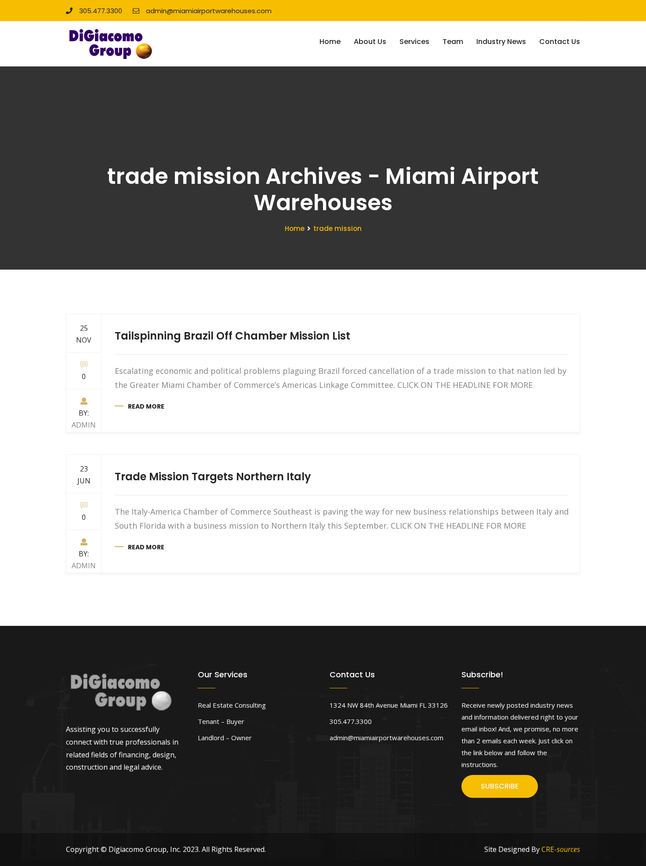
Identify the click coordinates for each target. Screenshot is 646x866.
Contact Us (559, 42)
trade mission (337, 228)
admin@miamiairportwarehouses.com (209, 10)
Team (453, 42)
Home (330, 42)
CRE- (560, 849)
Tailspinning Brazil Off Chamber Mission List (232, 336)
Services (414, 42)
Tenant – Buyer (221, 721)
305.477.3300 (100, 10)
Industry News (501, 42)
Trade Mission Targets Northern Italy (213, 476)
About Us (370, 42)
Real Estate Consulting (232, 705)
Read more (146, 406)
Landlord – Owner (225, 737)
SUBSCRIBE (500, 786)
